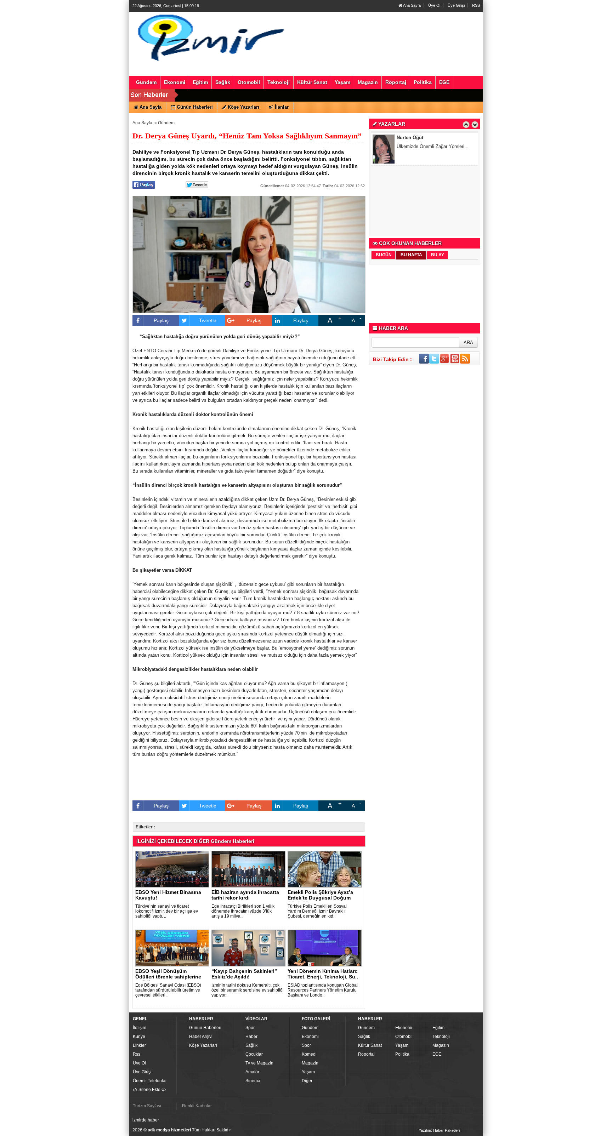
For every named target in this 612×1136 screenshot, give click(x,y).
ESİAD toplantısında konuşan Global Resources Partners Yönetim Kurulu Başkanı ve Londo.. (323, 990)
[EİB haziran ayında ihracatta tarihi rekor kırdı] (249, 869)
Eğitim (438, 1027)
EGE (436, 1054)
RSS (476, 5)
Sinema (252, 1080)
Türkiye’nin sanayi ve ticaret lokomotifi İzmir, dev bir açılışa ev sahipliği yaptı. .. (166, 911)
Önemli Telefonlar (150, 1080)
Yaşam (308, 1071)
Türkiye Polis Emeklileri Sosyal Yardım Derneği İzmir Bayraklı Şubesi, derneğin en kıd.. (317, 911)
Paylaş (161, 320)
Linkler (139, 1045)
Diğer (307, 1080)
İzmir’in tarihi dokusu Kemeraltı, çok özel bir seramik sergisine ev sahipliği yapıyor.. (247, 990)
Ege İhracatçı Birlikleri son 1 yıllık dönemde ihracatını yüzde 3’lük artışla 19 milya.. (242, 911)
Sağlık (251, 1045)
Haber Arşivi (200, 1036)
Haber (251, 1036)
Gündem (166, 122)
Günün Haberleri (205, 1027)
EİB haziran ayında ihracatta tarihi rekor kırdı (245, 895)
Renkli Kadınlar (197, 1105)
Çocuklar (254, 1054)
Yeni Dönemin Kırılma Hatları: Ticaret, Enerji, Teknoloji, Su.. (323, 974)
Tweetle (207, 320)
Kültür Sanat (370, 1045)
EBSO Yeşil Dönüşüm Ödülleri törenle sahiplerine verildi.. (168, 976)
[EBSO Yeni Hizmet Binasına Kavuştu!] (173, 869)
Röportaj (366, 1054)
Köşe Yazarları (203, 1045)
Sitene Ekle (149, 1089)
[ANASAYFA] (210, 36)
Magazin (310, 1063)
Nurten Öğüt (410, 136)
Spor (250, 1027)
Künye (139, 1036)
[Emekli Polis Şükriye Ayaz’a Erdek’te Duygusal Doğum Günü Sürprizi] (326, 869)
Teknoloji (441, 1036)
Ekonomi (310, 1036)
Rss (136, 1054)
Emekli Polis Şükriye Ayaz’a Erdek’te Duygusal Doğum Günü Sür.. (320, 897)
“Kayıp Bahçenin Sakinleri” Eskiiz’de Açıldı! (244, 974)
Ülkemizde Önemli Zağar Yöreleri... (433, 145)
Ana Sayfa (411, 5)
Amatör (252, 1071)
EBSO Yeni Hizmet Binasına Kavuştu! (168, 895)
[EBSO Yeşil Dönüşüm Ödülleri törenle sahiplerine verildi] (173, 948)
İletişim (139, 1027)
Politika (402, 1054)
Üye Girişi (456, 5)
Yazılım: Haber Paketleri (439, 1130)
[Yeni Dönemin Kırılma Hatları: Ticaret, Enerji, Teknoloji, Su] (326, 948)
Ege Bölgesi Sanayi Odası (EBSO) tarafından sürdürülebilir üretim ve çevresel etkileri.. (168, 990)
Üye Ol (434, 5)
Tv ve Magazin (259, 1063)
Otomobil (404, 1036)
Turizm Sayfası (147, 1105)
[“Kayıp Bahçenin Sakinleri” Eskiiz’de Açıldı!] (249, 948)
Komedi (309, 1054)
